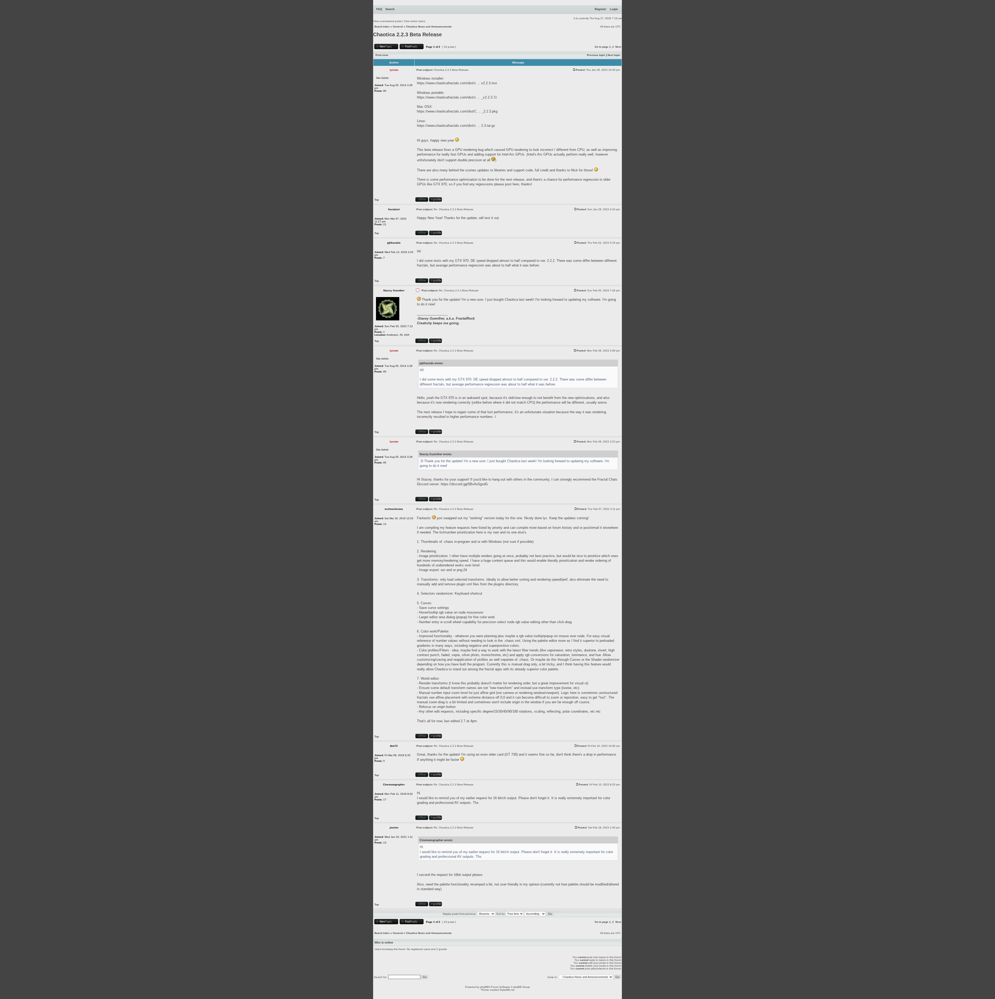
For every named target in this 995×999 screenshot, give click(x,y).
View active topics (414, 21)
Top (376, 199)
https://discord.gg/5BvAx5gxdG (464, 484)
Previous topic (596, 55)
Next (618, 46)
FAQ (379, 9)
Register (600, 9)
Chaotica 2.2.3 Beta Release (407, 34)
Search (390, 9)
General (398, 26)
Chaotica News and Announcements (429, 26)
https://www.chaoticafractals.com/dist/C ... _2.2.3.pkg (457, 111)
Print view (381, 55)
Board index (382, 26)
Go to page (601, 46)
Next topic (614, 55)
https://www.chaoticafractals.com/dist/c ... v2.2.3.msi (457, 83)
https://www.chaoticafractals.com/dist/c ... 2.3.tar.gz (456, 126)
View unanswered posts (387, 21)
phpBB (484, 987)
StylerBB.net (507, 989)
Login (614, 9)
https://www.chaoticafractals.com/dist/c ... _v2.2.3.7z (457, 97)
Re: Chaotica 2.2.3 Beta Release (453, 209)
